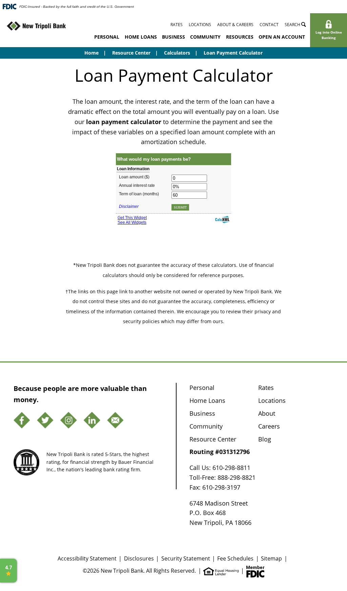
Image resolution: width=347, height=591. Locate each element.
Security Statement (185, 558)
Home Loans (141, 37)
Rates (176, 24)
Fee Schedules (235, 558)
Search (293, 24)
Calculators (177, 53)
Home (91, 53)
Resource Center (131, 53)
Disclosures (139, 558)
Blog (264, 439)
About (266, 413)
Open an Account (282, 37)
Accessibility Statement (87, 558)
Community (205, 37)
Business (173, 37)
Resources (239, 37)
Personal (106, 37)
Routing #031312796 (219, 452)
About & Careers (235, 24)
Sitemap (271, 558)
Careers (269, 426)
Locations (200, 24)
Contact (269, 24)
